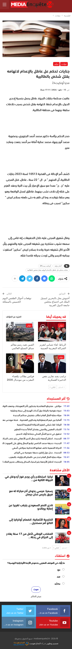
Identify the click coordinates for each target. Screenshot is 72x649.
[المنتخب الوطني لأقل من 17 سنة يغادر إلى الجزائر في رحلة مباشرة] (62, 537)
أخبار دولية (58, 266)
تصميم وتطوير (52, 643)
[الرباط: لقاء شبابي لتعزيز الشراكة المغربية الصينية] (52, 331)
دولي (56, 64)
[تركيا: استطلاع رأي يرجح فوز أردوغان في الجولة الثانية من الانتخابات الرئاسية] (62, 480)
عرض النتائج (36, 596)
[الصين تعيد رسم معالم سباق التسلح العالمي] (20, 331)
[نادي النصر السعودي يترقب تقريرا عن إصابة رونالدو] (62, 509)
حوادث (64, 64)
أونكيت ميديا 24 (45, 266)
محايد (57, 583)
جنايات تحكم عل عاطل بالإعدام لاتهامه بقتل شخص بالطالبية (47, 270)
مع (58, 569)
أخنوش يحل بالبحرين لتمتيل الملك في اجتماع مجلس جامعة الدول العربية (55, 302)
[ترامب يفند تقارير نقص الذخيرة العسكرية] (52, 363)
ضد (58, 576)
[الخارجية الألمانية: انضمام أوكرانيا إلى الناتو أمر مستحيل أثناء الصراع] (62, 523)
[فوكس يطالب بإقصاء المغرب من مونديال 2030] (20, 363)
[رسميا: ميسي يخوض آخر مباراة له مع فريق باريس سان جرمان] (62, 495)
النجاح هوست (35, 643)
